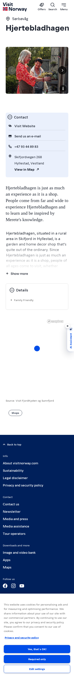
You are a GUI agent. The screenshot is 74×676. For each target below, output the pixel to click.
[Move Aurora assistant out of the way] (67, 326)
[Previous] (12, 70)
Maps (7, 567)
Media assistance (16, 526)
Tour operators (14, 533)
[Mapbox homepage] (55, 321)
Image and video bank (19, 552)
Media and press (15, 518)
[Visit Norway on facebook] (5, 586)
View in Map (24, 169)
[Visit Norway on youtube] (22, 586)
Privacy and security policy (23, 485)
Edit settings (37, 669)
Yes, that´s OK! (37, 649)
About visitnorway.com (20, 463)
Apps (6, 560)
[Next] (62, 70)
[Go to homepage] (15, 7)
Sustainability (13, 470)
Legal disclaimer (15, 477)
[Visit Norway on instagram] (13, 586)
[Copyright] (63, 88)
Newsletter (11, 511)
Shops (15, 412)
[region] (37, 635)
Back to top (14, 444)
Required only (37, 659)
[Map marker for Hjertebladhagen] (37, 348)
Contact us (11, 504)
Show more (19, 273)
